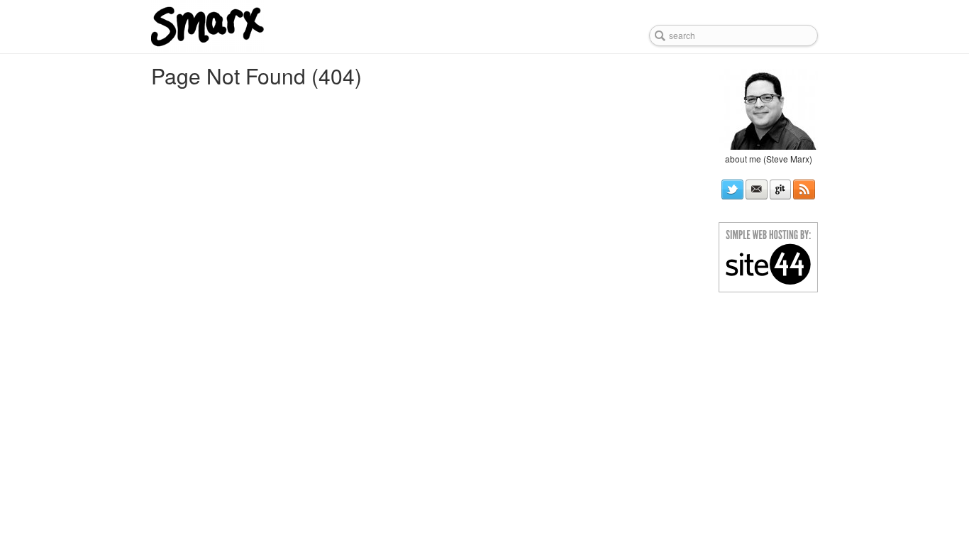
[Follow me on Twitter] (732, 189)
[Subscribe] (804, 189)
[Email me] (757, 189)
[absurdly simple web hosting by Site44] (768, 255)
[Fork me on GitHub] (781, 189)
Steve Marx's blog (252, 26)
